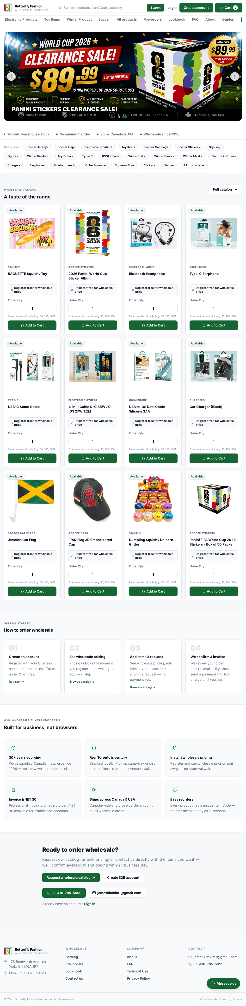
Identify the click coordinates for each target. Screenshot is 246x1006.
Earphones (37, 165)
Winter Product (79, 19)
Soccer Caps (67, 147)
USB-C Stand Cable (24, 407)
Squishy (214, 147)
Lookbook (177, 19)
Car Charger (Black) (206, 407)
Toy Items (52, 19)
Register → (16, 681)
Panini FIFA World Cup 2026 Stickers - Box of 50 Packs (213, 542)
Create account (196, 8)
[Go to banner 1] (119, 117)
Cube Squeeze (95, 165)
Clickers (149, 165)
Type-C (87, 156)
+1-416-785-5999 (66, 893)
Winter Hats (136, 156)
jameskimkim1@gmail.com (119, 893)
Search (155, 7)
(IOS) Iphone (110, 156)
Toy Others (65, 156)
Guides (228, 19)
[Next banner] (234, 76)
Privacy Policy (138, 978)
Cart (230, 8)
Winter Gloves (164, 156)
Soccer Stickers (189, 147)
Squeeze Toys (125, 165)
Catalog (71, 957)
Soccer (104, 19)
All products (127, 19)
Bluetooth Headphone (147, 274)
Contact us (74, 978)
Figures (12, 156)
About (210, 19)
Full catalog (222, 189)
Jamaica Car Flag (22, 540)
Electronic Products (21, 19)
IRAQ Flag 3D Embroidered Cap (90, 542)
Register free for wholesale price (33, 289)
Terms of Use (137, 971)
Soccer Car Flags (156, 147)
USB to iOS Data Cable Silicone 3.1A (147, 409)
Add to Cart (34, 325)
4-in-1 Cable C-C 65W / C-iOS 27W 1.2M (90, 409)
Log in (172, 8)
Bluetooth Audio (65, 165)
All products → (193, 165)
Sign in (89, 904)
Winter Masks (193, 156)
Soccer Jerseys (38, 147)
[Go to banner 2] (125, 117)
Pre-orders (153, 19)
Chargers (14, 165)
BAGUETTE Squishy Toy (27, 274)
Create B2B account (123, 877)
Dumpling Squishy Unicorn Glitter (151, 542)
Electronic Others (224, 156)
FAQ (195, 19)
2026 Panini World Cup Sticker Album (87, 276)
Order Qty (15, 300)
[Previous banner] (11, 76)
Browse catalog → (82, 681)
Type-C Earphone (204, 274)
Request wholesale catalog (69, 877)
